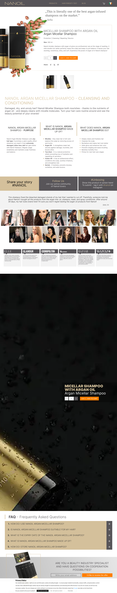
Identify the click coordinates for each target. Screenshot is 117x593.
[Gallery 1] (67, 82)
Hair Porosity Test (69, 3)
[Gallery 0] (50, 82)
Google (75, 588)
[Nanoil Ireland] (15, 3)
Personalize (70, 590)
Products (53, 3)
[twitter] (54, 65)
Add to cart (71, 58)
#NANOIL (19, 185)
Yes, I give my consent (42, 590)
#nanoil (106, 185)
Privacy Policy (21, 580)
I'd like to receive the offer (97, 575)
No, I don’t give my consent (56, 590)
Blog (84, 3)
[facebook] (51, 65)
